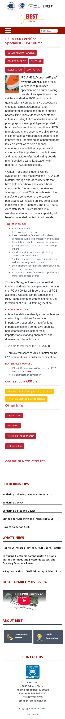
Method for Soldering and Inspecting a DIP (28, 518)
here (29, 371)
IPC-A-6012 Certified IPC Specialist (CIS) (26, 398)
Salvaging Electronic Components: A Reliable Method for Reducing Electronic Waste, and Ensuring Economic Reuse (30, 559)
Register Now (13, 415)
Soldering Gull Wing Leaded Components (27, 494)
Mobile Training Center (22, 435)
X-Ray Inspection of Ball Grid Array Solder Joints (32, 571)
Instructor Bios (14, 446)
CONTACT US (33, 69)
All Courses (13, 425)
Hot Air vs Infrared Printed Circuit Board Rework (32, 547)
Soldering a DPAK (13, 502)
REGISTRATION (14, 69)
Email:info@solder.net (32, 700)
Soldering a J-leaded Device (19, 510)
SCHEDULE (36, 61)
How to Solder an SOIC (16, 527)
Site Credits (32, 714)
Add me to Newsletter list (25, 461)
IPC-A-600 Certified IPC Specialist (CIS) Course (29, 391)
